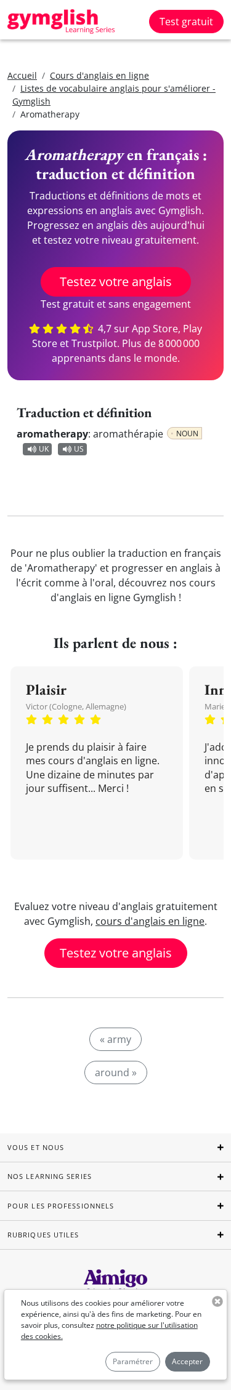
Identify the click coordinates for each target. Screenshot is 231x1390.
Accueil (22, 75)
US (79, 449)
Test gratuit (186, 21)
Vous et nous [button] (35, 1147)
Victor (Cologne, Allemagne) (76, 706)
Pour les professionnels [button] (60, 1205)
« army (115, 1039)
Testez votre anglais (116, 281)
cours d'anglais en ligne (150, 921)
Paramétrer (133, 1361)
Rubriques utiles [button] (43, 1234)
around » (116, 1072)
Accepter (187, 1361)
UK (44, 449)
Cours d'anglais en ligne (99, 75)
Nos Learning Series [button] (49, 1176)
